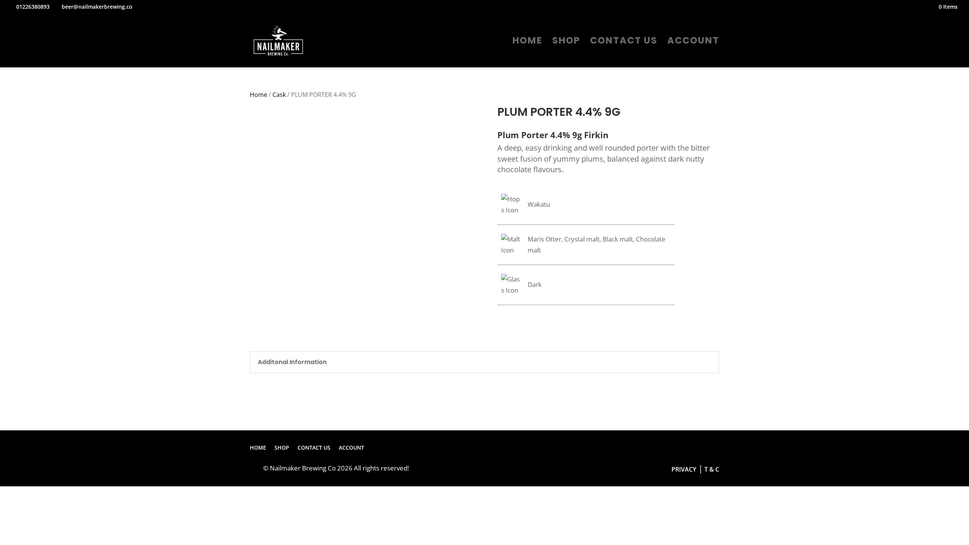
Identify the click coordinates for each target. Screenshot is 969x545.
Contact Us (623, 42)
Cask (279, 94)
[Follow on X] (698, 448)
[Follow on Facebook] (683, 448)
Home (527, 42)
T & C (711, 469)
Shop (566, 42)
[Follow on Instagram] (713, 448)
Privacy (683, 469)
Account (693, 42)
